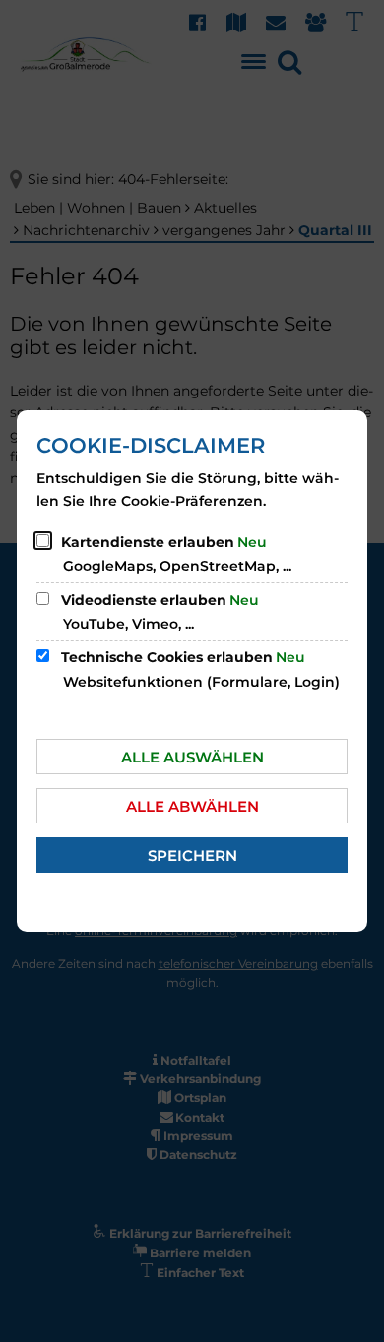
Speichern (192, 855)
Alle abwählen (192, 806)
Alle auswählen (192, 757)
